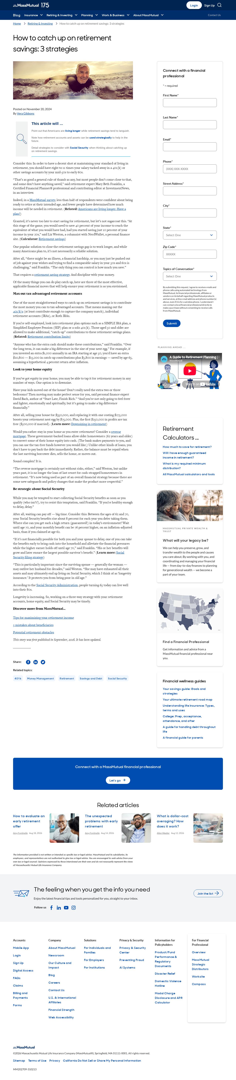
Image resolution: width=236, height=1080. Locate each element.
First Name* (171, 95)
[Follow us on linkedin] (35, 662)
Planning (87, 15)
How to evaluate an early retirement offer (29, 821)
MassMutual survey (42, 200)
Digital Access (23, 970)
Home (17, 23)
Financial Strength (61, 1009)
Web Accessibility (61, 1017)
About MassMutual (146, 15)
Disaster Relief (165, 973)
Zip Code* (169, 247)
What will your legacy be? (186, 540)
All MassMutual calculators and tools (189, 474)
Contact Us (214, 15)
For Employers (94, 960)
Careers (54, 982)
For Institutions (94, 967)
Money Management (40, 678)
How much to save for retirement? (187, 446)
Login (194, 5)
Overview (199, 952)
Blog (16, 15)
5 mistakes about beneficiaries (33, 625)
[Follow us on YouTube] (66, 907)
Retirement (67, 678)
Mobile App (21, 947)
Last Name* (170, 117)
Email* (167, 139)
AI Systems (127, 967)
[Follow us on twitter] (43, 662)
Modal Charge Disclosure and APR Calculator (169, 997)
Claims (18, 985)
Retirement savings (52, 239)
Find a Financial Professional (186, 641)
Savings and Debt (91, 678)
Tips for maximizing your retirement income (43, 617)
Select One (173, 235)
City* (166, 206)
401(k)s (18, 311)
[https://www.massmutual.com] (31, 5)
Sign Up (209, 5)
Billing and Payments (20, 995)
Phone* (168, 161)
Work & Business (113, 15)
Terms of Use (37, 1060)
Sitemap (19, 1060)
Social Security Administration (57, 585)
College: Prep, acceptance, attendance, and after (182, 718)
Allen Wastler (163, 833)
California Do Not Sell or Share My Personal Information (102, 1060)
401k (18, 678)
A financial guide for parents (183, 737)
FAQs (16, 978)
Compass (199, 984)
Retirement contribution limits (49, 336)
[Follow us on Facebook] (28, 662)
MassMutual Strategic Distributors (200, 964)
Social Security (117, 678)
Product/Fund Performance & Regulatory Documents (166, 959)
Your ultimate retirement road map (188, 699)
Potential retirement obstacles (33, 632)
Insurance (31, 15)
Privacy (54, 1060)
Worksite (198, 976)
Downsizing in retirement (88, 424)
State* (167, 228)
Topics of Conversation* (178, 269)
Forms (17, 1005)
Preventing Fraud (131, 960)
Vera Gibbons (25, 113)
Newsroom (56, 955)
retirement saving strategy (52, 274)
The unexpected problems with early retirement (101, 821)
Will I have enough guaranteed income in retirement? (184, 454)
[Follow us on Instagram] (73, 907)
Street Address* (173, 184)
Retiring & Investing (59, 15)
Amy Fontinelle (20, 833)
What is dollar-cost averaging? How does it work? (173, 821)
